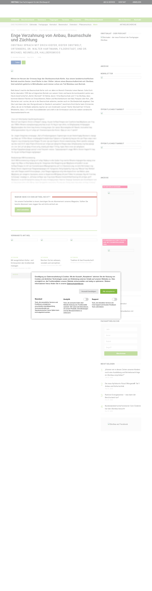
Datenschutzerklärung (75, 283)
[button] (89, 291)
